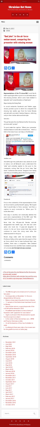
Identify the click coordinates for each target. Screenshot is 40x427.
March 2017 (9, 394)
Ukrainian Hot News (20, 7)
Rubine (28, 424)
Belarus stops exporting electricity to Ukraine (20, 300)
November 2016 (11, 402)
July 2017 (9, 386)
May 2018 (9, 365)
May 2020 (9, 346)
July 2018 (9, 361)
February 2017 (10, 396)
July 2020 (9, 344)
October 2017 (10, 380)
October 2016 (10, 405)
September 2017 (11, 382)
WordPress (20, 424)
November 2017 (11, 377)
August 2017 (10, 384)
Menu (3, 22)
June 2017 (9, 388)
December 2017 (11, 375)
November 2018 (11, 355)
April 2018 (9, 367)
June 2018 (9, 363)
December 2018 (11, 352)
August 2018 (10, 359)
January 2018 (10, 373)
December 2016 (11, 400)
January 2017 (10, 398)
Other (8, 30)
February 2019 (10, 348)
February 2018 (10, 371)
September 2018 (11, 357)
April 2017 (9, 392)
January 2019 (10, 350)
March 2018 (9, 369)
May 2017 (9, 390)
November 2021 (11, 342)
